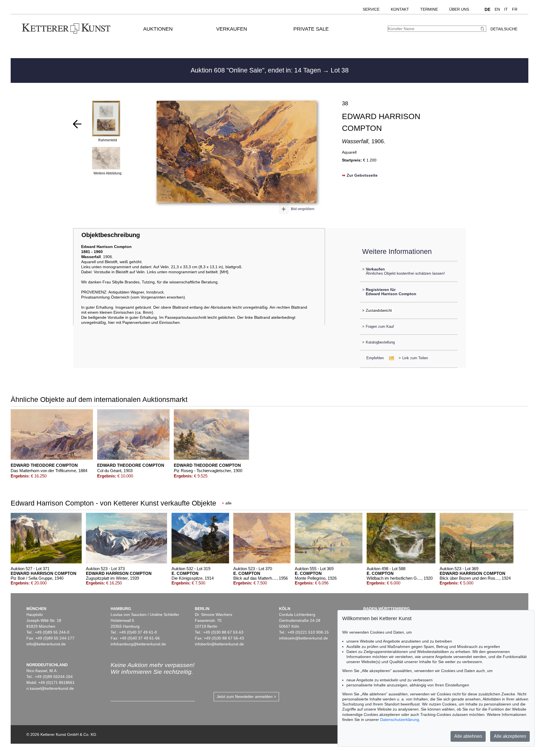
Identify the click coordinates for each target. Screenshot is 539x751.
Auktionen (158, 29)
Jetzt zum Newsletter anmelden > (246, 696)
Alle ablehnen (468, 736)
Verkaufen (231, 29)
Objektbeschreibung (110, 234)
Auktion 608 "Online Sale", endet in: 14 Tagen (257, 70)
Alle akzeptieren (510, 736)
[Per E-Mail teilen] (390, 358)
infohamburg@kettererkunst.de (138, 644)
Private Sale (311, 29)
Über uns (459, 9)
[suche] (483, 29)
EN (497, 9)
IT (506, 9)
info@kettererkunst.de (46, 644)
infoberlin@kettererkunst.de (219, 644)
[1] (77, 124)
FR (514, 9)
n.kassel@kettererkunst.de (50, 688)
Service (371, 9)
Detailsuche (503, 29)
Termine (429, 9)
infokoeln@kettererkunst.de (303, 638)
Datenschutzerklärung (399, 719)
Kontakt (400, 9)
